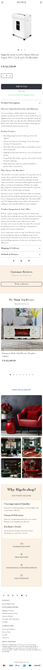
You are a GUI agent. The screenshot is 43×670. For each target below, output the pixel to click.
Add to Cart (21, 87)
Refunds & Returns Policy (10, 613)
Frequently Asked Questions (10, 619)
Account (4, 635)
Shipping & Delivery (8, 610)
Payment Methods (7, 616)
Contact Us (5, 637)
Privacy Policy (6, 632)
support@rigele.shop (8, 604)
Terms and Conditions (8, 629)
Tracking (4, 622)
